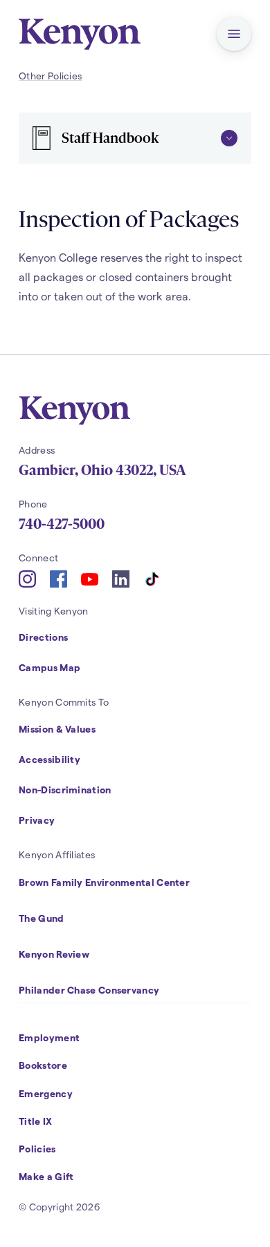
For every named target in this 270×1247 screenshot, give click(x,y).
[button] (234, 34)
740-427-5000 (62, 524)
